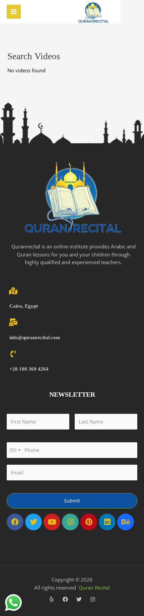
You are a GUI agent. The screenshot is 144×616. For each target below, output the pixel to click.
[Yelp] (51, 599)
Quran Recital (94, 587)
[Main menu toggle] (14, 12)
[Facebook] (65, 599)
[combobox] (14, 450)
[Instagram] (92, 599)
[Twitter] (79, 599)
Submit (72, 500)
